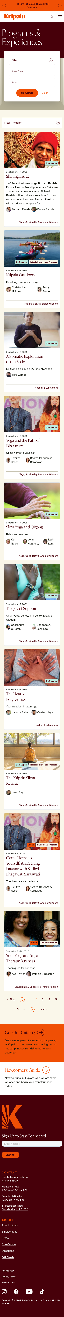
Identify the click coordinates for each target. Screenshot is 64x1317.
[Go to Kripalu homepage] (12, 1116)
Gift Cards (8, 1257)
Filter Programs (13, 122)
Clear (45, 92)
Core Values (9, 1244)
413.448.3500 (10, 1180)
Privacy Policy (9, 1276)
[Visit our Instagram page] (4, 1291)
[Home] (15, 15)
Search (27, 92)
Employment (9, 1231)
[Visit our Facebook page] (16, 1291)
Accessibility (8, 1270)
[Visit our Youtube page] (29, 1291)
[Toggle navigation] (59, 16)
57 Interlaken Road (12, 1205)
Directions (8, 1251)
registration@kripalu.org (15, 1177)
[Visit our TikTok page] (42, 1291)
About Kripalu (10, 1225)
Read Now (32, 7)
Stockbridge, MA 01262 (15, 1209)
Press (5, 1238)
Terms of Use (8, 1282)
